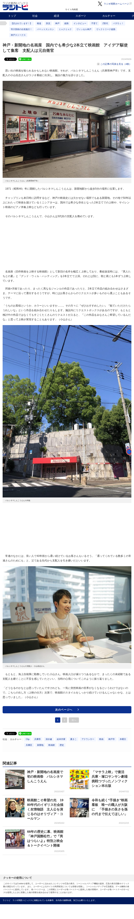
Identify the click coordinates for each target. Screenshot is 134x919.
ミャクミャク (65, 29)
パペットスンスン (45, 29)
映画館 (51, 745)
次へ (74, 720)
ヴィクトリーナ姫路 (105, 29)
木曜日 (123, 739)
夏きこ (73, 739)
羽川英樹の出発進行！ (21, 29)
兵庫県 (37, 739)
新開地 (40, 745)
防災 (48, 23)
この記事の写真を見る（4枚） (115, 64)
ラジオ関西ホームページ (116, 4)
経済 (56, 15)
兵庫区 (29, 745)
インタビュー (80, 23)
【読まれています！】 (21, 23)
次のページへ (64, 709)
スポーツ (80, 15)
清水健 (49, 739)
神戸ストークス (18, 35)
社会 (35, 15)
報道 (39, 23)
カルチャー (108, 15)
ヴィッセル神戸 (83, 29)
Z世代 (105, 23)
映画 (101, 739)
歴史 (62, 745)
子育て (94, 23)
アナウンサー (88, 739)
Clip (27, 739)
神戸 (57, 23)
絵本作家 (61, 739)
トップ (12, 15)
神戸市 (111, 739)
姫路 (66, 23)
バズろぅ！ (118, 23)
